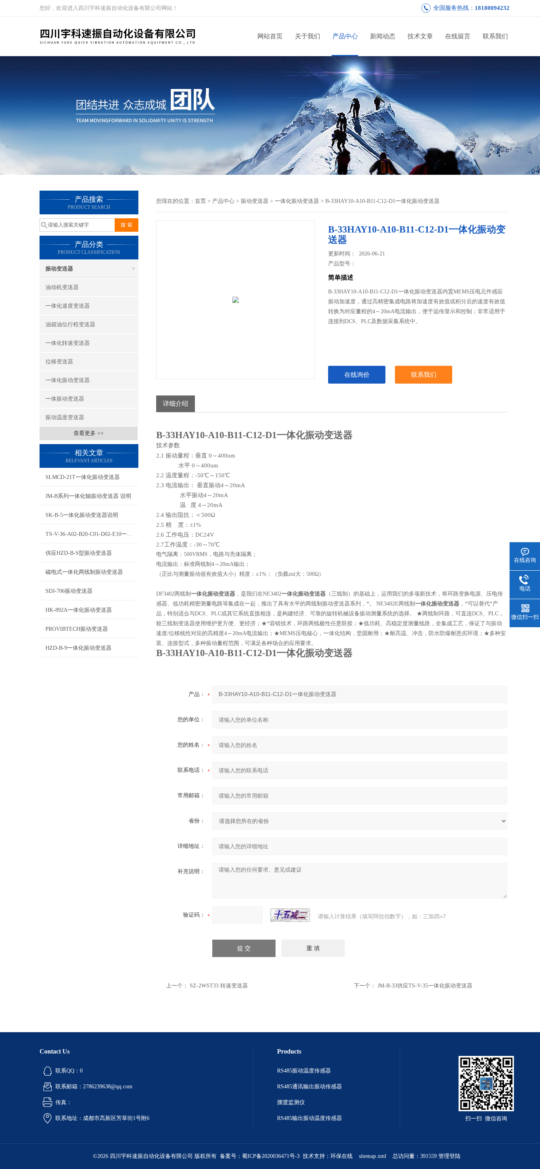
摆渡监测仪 (291, 1102)
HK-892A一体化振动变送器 (78, 610)
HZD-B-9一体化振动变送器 (78, 648)
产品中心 (345, 36)
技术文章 (420, 36)
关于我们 (307, 36)
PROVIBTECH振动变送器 (76, 629)
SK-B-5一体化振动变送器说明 (81, 515)
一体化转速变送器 (67, 343)
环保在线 (341, 1156)
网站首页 (270, 36)
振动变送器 (59, 269)
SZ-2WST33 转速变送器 (219, 986)
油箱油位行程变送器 (70, 324)
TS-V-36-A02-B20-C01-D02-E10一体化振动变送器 (91, 534)
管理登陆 (449, 1156)
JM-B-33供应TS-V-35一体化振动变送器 (425, 986)
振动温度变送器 (64, 417)
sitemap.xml (372, 1156)
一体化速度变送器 (67, 306)
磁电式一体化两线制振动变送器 (84, 572)
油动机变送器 (62, 287)
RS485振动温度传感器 (304, 1071)
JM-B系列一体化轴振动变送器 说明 (88, 496)
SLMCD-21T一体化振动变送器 (82, 477)
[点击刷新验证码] (290, 915)
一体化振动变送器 (67, 380)
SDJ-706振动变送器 (69, 591)
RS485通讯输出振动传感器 (309, 1087)
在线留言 (457, 36)
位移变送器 (59, 362)
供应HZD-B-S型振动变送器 (78, 553)
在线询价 (357, 374)
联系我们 (495, 36)
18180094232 (492, 8)
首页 (200, 201)
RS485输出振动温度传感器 (309, 1118)
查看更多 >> (89, 433)
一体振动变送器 (64, 399)
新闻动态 (382, 36)
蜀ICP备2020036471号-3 (271, 1156)
